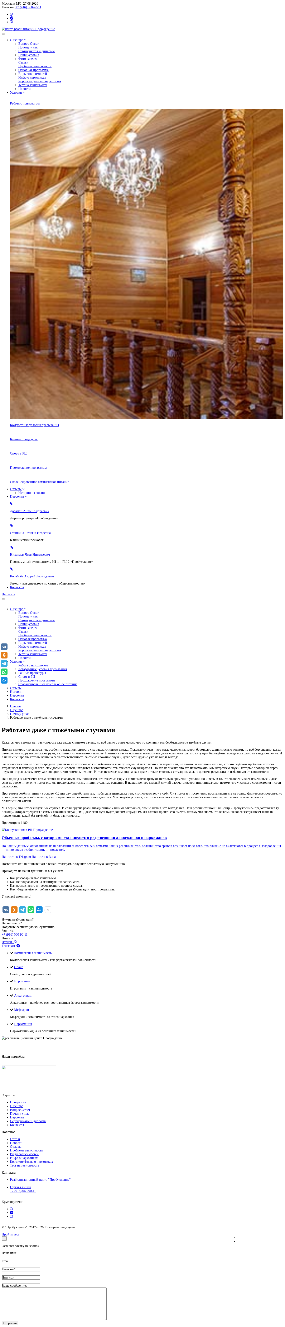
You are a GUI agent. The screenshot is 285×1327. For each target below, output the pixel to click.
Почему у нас (28, 47)
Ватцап (8, 942)
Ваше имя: (9, 1253)
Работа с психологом (33, 665)
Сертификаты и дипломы (36, 51)
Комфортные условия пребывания (42, 669)
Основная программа (33, 70)
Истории (16, 691)
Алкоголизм (23, 995)
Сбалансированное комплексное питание (47, 684)
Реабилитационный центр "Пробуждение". (41, 1179)
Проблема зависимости (35, 66)
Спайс (18, 967)
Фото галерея (27, 58)
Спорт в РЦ (26, 676)
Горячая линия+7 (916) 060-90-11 (23, 1189)
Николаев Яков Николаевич (30, 554)
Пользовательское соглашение (259, 1241)
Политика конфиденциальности (260, 1237)
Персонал (17, 496)
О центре (17, 40)
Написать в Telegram (16, 856)
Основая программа (32, 639)
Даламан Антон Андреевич (29, 511)
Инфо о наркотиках (32, 77)
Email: (6, 1261)
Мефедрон (21, 1009)
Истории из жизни (31, 492)
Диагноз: (8, 1277)
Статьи (23, 62)
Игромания (22, 981)
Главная (15, 706)
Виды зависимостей (32, 73)
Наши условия (28, 55)
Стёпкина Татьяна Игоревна (30, 533)
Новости (24, 88)
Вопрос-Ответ (28, 43)
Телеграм (9, 945)
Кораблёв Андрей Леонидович (32, 576)
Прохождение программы (36, 680)
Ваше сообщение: (14, 1285)
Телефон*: (9, 1269)
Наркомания (23, 1024)
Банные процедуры (32, 673)
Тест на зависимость (32, 85)
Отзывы (16, 489)
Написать (8, 594)
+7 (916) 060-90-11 (28, 7)
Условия (16, 92)
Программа (18, 1102)
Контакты (17, 587)
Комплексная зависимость (33, 953)
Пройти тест (10, 1234)
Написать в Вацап (45, 856)
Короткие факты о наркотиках (39, 81)
